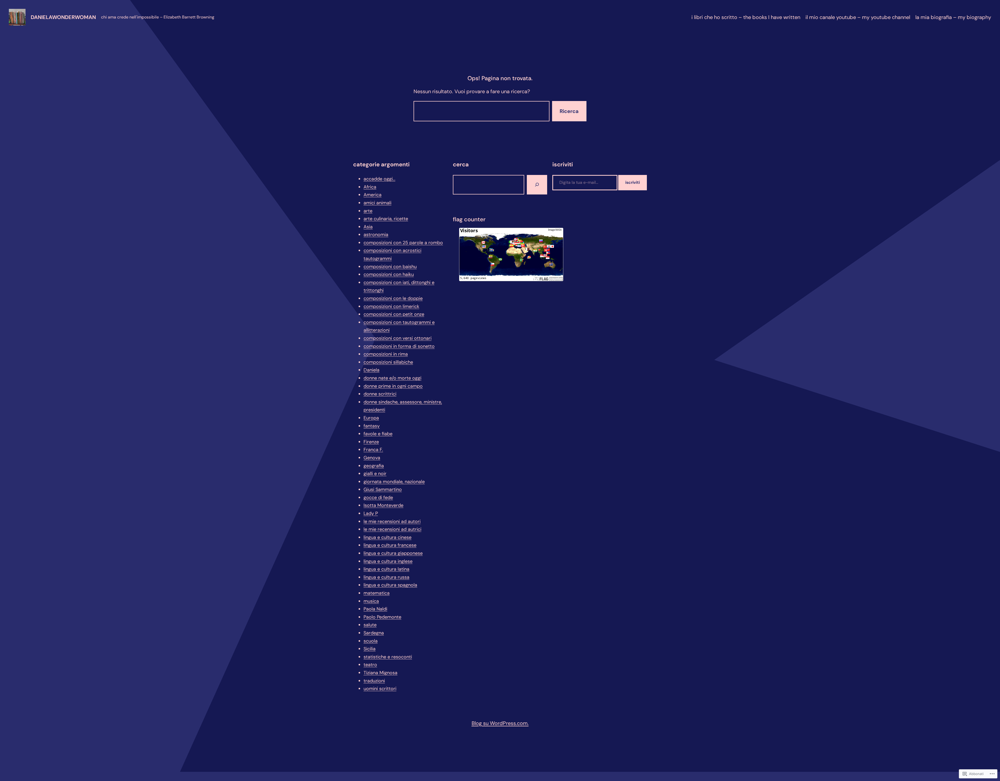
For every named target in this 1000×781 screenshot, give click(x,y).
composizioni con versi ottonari (398, 338)
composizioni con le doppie (393, 298)
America (373, 195)
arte (368, 211)
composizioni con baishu (390, 266)
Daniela (371, 370)
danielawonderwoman (63, 17)
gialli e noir (375, 473)
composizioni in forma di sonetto (399, 346)
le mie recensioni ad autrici (392, 529)
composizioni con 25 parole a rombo (403, 243)
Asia (368, 227)
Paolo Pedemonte (382, 617)
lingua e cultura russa (386, 577)
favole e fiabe (378, 434)
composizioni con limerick (391, 306)
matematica (377, 593)
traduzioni (374, 681)
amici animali (377, 203)
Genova (372, 458)
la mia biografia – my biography (953, 17)
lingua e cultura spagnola (390, 585)
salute (370, 625)
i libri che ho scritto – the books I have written (745, 17)
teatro (370, 665)
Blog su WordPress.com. (500, 723)
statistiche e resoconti (388, 657)
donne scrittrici (380, 394)
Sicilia (370, 649)
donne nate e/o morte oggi (392, 378)
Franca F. (373, 449)
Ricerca (569, 111)
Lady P (371, 513)
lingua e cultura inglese (388, 561)
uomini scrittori (380, 688)
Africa (370, 187)
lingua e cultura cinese (387, 537)
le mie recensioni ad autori (392, 521)
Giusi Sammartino (383, 489)
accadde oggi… (379, 179)
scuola (371, 641)
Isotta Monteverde (383, 505)
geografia (374, 466)
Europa (371, 418)
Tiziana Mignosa (380, 673)
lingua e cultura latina (386, 569)
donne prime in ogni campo (393, 386)
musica (371, 601)
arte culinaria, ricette (386, 219)
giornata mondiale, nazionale (394, 481)
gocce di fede (378, 497)
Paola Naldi (375, 609)
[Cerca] (537, 184)
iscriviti (632, 182)
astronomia (376, 234)
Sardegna (374, 633)
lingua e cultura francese (390, 545)
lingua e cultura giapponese (393, 553)
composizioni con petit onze (394, 314)
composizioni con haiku (389, 274)
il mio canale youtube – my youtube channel (857, 17)
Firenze (371, 442)
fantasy (372, 426)
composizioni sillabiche (388, 362)
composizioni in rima (386, 354)
